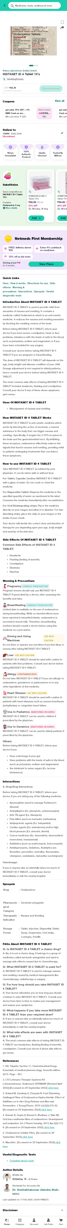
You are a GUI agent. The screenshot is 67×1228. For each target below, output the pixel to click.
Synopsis (39, 291)
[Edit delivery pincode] (62, 133)
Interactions (25, 291)
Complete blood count (22, 1160)
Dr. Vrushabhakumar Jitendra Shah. (35, 1189)
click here (53, 1087)
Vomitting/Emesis (15, 79)
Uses (6, 283)
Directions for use (37, 283)
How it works (18, 283)
